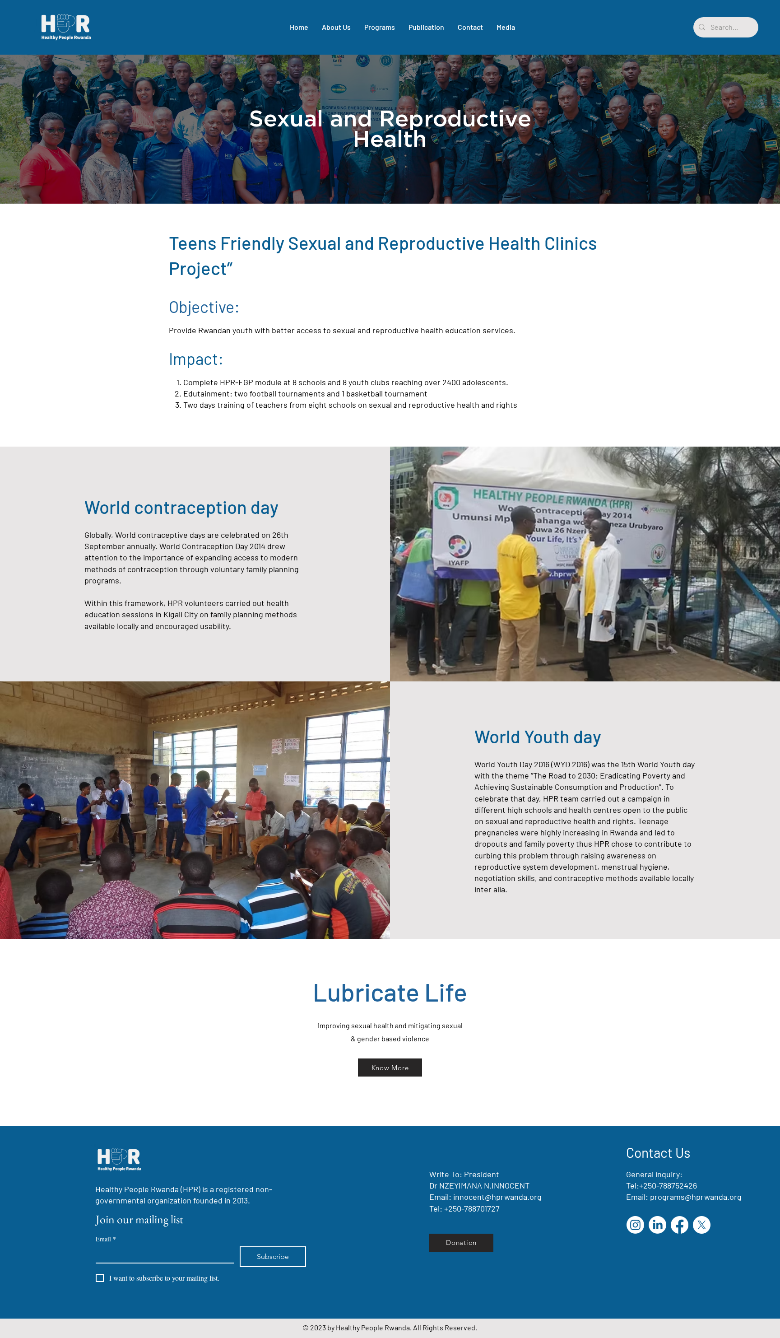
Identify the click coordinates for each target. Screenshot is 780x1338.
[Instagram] (635, 1225)
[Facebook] (679, 1225)
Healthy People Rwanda (373, 1327)
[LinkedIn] (657, 1225)
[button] (380, 27)
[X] (701, 1225)
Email (106, 1239)
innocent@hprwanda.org (497, 1197)
